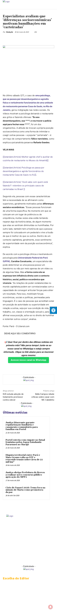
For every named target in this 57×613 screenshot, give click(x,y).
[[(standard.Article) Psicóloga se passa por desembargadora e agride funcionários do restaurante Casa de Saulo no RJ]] (23, 171)
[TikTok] (31, 559)
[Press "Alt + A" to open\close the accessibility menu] (53, 310)
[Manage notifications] (50, 607)
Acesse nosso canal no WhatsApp (28, 360)
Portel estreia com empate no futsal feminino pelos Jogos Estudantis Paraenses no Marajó (25, 442)
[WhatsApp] (33, 38)
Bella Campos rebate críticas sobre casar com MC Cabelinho (42, 397)
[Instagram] (13, 559)
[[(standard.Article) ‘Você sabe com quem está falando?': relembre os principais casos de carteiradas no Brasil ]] (25, 185)
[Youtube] (49, 559)
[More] (40, 38)
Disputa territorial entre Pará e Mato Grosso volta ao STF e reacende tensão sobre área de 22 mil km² (24, 458)
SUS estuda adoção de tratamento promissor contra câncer (13, 397)
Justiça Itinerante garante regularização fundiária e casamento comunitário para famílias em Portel (22, 426)
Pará (5, 13)
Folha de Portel (24, 545)
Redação (9, 32)
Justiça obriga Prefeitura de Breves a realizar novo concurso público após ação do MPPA (25, 474)
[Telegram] (27, 38)
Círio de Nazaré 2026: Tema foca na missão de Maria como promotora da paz (25, 490)
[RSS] (19, 559)
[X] (20, 38)
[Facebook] (14, 38)
